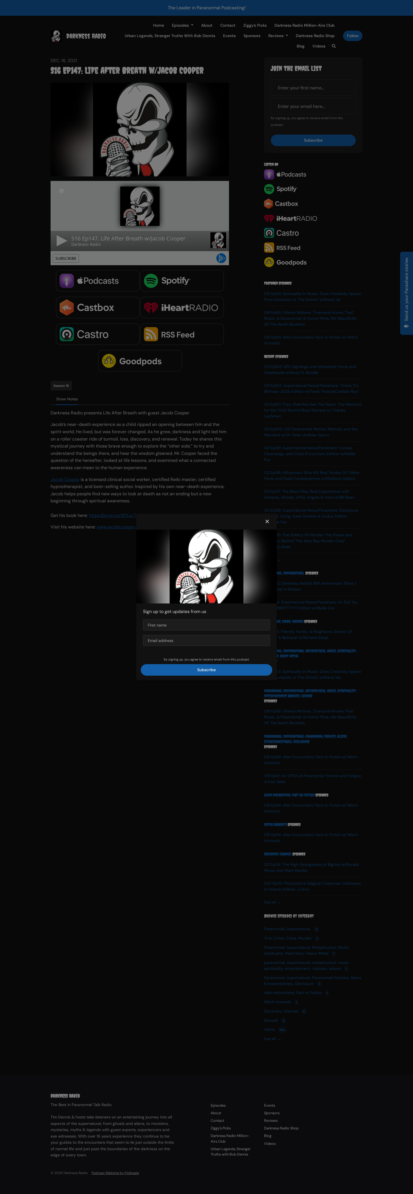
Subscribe (206, 669)
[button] (267, 521)
